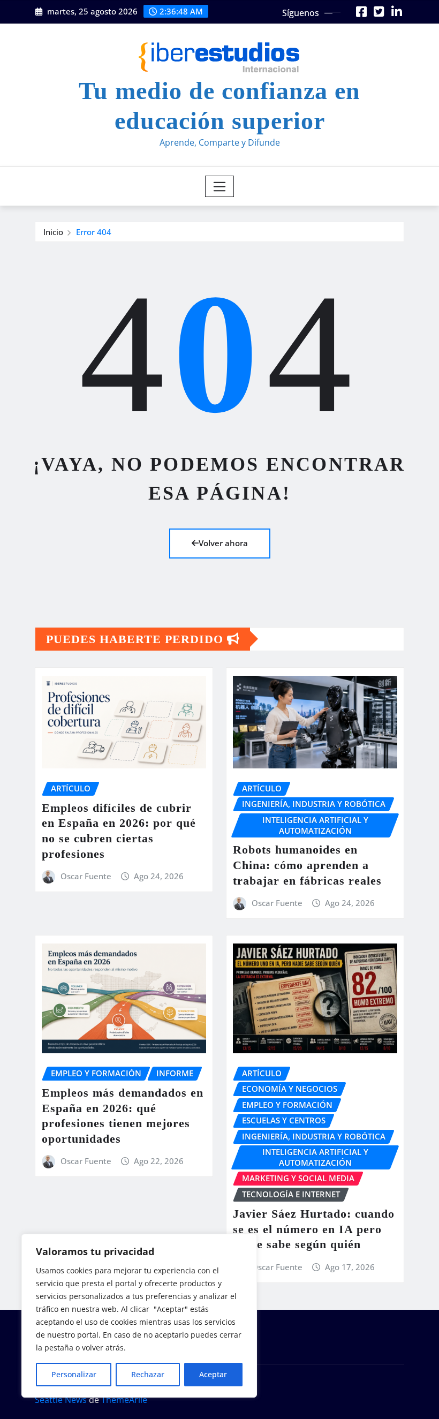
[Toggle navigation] (219, 186)
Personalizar (73, 1374)
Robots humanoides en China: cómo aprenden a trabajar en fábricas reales (307, 865)
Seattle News (61, 1400)
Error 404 (93, 232)
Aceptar (213, 1374)
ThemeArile (124, 1400)
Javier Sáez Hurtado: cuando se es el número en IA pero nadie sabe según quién (314, 1229)
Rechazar (147, 1374)
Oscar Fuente (85, 876)
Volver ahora (223, 543)
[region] (139, 1316)
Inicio (53, 232)
